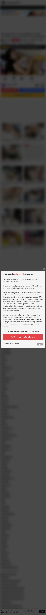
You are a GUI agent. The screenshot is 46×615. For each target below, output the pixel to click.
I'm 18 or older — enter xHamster (23, 337)
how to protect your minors (11, 344)
